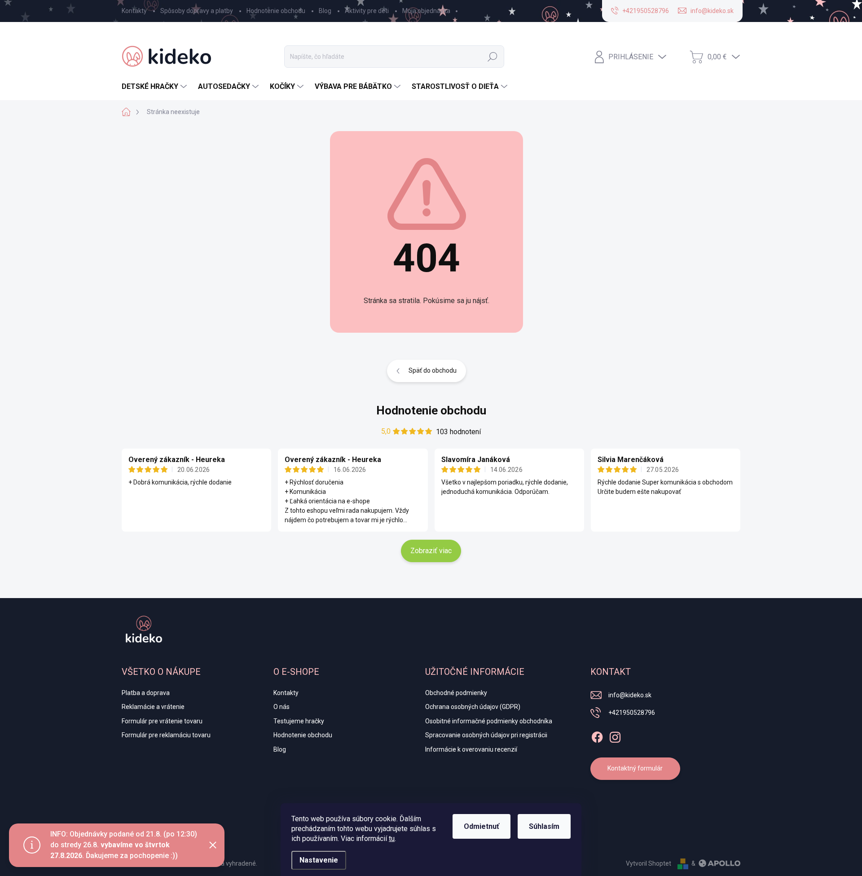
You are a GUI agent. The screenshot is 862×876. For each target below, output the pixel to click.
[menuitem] (155, 86)
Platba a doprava (146, 692)
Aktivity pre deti (367, 10)
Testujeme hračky (298, 721)
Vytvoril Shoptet (648, 863)
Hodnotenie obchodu (275, 10)
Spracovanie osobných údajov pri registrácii (486, 735)
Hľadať (492, 56)
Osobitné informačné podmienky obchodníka (488, 721)
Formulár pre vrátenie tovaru (162, 721)
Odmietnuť (481, 826)
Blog (325, 10)
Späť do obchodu (433, 370)
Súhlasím (544, 826)
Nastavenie (318, 860)
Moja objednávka (426, 10)
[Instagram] (615, 735)
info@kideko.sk (629, 695)
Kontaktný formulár (635, 768)
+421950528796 (631, 712)
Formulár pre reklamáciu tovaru (166, 735)
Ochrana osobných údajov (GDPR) (472, 706)
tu (392, 838)
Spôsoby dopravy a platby (196, 10)
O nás (281, 706)
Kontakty (134, 10)
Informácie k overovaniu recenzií (471, 749)
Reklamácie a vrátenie (153, 706)
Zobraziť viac (431, 550)
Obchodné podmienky (456, 692)
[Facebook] (597, 735)
